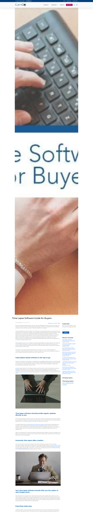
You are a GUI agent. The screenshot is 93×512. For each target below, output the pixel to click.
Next (59, 323)
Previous (55, 323)
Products (46, 4)
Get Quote (69, 4)
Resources (54, 4)
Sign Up (65, 332)
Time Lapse (64, 384)
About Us (62, 4)
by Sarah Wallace (18, 322)
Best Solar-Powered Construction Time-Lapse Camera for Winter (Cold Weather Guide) (69, 353)
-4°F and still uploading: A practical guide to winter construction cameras (69, 363)
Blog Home (50, 323)
